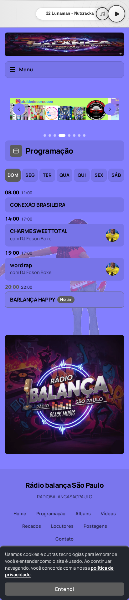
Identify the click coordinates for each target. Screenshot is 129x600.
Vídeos (108, 513)
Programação (50, 513)
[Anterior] (19, 109)
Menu (26, 69)
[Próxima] (110, 109)
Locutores (62, 526)
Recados (31, 526)
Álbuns (83, 513)
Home (19, 513)
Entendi (64, 589)
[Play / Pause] (116, 14)
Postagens (95, 526)
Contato (64, 539)
